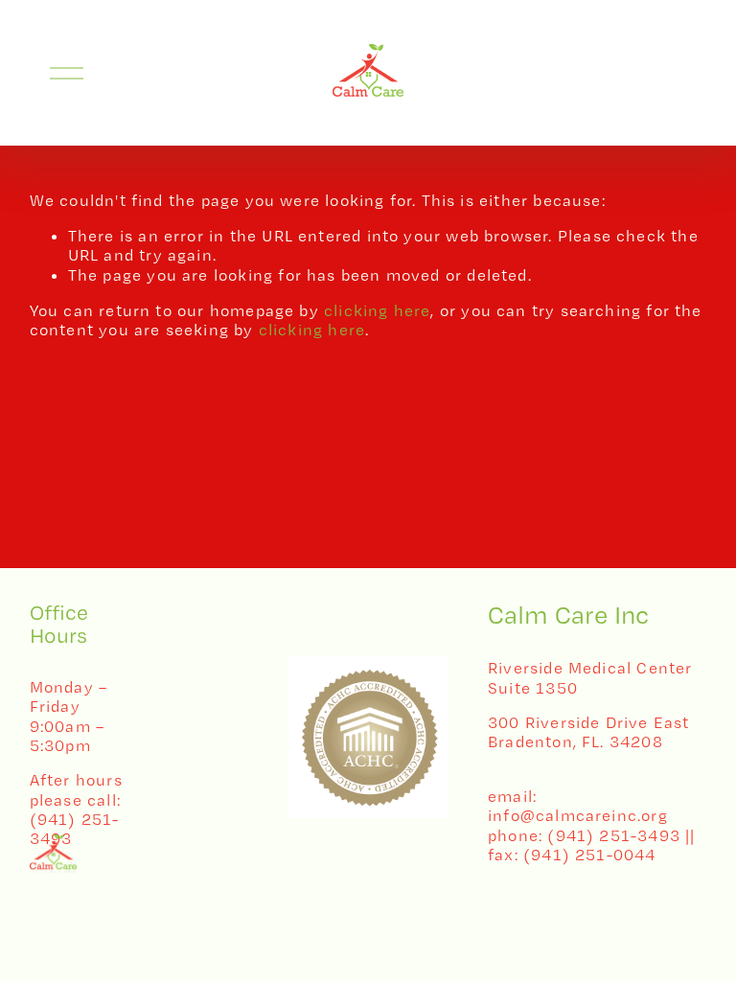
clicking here (377, 310)
